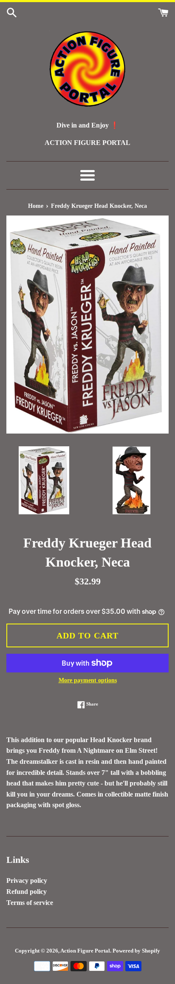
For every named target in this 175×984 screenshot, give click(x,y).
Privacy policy (26, 880)
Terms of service (29, 902)
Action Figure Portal (85, 951)
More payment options (88, 680)
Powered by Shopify (136, 951)
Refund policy (26, 891)
